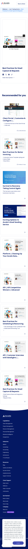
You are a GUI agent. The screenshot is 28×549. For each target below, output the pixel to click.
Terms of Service (2, 539)
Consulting (5, 447)
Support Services (7, 476)
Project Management (8, 426)
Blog (4, 465)
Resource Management (8, 429)
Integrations (6, 437)
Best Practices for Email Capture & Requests (12, 390)
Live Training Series (14, 9)
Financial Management (8, 431)
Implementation (7, 473)
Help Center (5, 483)
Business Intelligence (8, 434)
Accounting (5, 449)
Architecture (6, 455)
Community (6, 491)
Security (26, 538)
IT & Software (6, 457)
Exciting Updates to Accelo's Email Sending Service (12, 222)
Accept (18, 543)
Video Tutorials (6, 488)
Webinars (5, 9)
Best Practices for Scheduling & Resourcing (13, 322)
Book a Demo (21, 4)
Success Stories (6, 470)
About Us (5, 509)
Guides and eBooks (7, 467)
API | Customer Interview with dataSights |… (13, 356)
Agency (4, 444)
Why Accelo (5, 501)
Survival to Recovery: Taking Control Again (11, 187)
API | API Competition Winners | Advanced (12, 288)
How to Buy (5, 504)
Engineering (6, 452)
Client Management (8, 423)
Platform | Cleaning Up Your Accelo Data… (12, 254)
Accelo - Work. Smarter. (5, 3)
